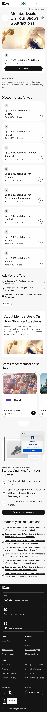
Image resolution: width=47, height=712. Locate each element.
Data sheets (6, 645)
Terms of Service (9, 673)
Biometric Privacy (9, 678)
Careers (28, 641)
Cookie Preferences (33, 669)
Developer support (32, 650)
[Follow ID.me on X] (4, 692)
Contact (28, 645)
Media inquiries (31, 654)
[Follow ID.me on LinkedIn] (10, 692)
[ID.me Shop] (7, 3)
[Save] (33, 376)
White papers (7, 650)
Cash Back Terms (32, 673)
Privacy (5, 669)
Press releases (8, 654)
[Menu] (42, 3)
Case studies (7, 641)
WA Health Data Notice (34, 678)
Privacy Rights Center (34, 664)
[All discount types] (23, 3)
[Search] (37, 3)
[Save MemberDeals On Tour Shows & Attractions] (43, 18)
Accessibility (7, 664)
